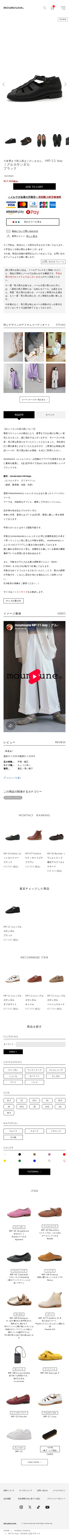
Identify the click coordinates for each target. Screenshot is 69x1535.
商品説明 (19, 414)
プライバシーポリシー (56, 1499)
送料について (9, 1490)
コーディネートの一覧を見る (33, 399)
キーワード (9, 1044)
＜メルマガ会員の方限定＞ (34, 197)
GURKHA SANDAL (13, 797)
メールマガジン (59, 1490)
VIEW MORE (33, 1462)
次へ (65, 84)
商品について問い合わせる (25, 231)
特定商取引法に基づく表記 (29, 1499)
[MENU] (63, 8)
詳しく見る (31, 236)
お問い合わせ (42, 1490)
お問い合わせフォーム (53, 261)
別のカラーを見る (33, 222)
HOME (6, 1530)
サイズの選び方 (13, 601)
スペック (50, 414)
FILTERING (33, 1171)
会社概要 (7, 1499)
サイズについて (25, 1490)
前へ (4, 84)
